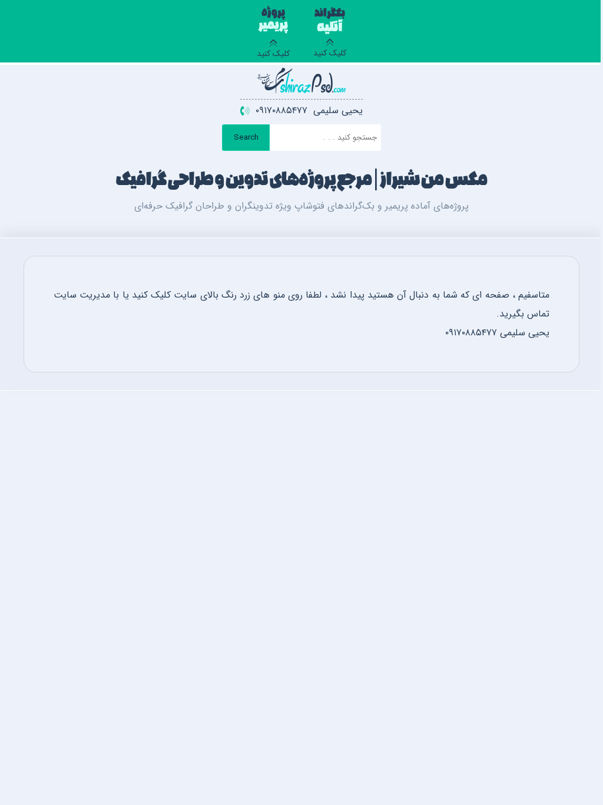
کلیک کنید (329, 35)
